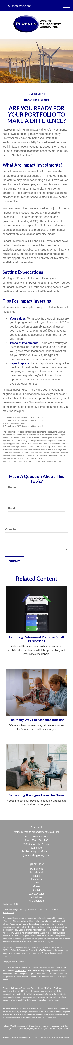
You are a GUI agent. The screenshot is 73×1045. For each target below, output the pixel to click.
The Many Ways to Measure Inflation (36, 720)
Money (36, 886)
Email (11, 508)
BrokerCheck (8, 912)
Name (12, 487)
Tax (37, 883)
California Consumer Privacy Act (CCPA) (28, 950)
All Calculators (36, 900)
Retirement (36, 868)
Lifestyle (36, 890)
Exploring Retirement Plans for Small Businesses (36, 639)
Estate (36, 875)
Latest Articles (36, 893)
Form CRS (13, 903)
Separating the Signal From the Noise (36, 795)
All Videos (36, 897)
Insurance (36, 879)
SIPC (23, 970)
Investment (36, 872)
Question (11, 529)
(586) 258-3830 (21, 6)
